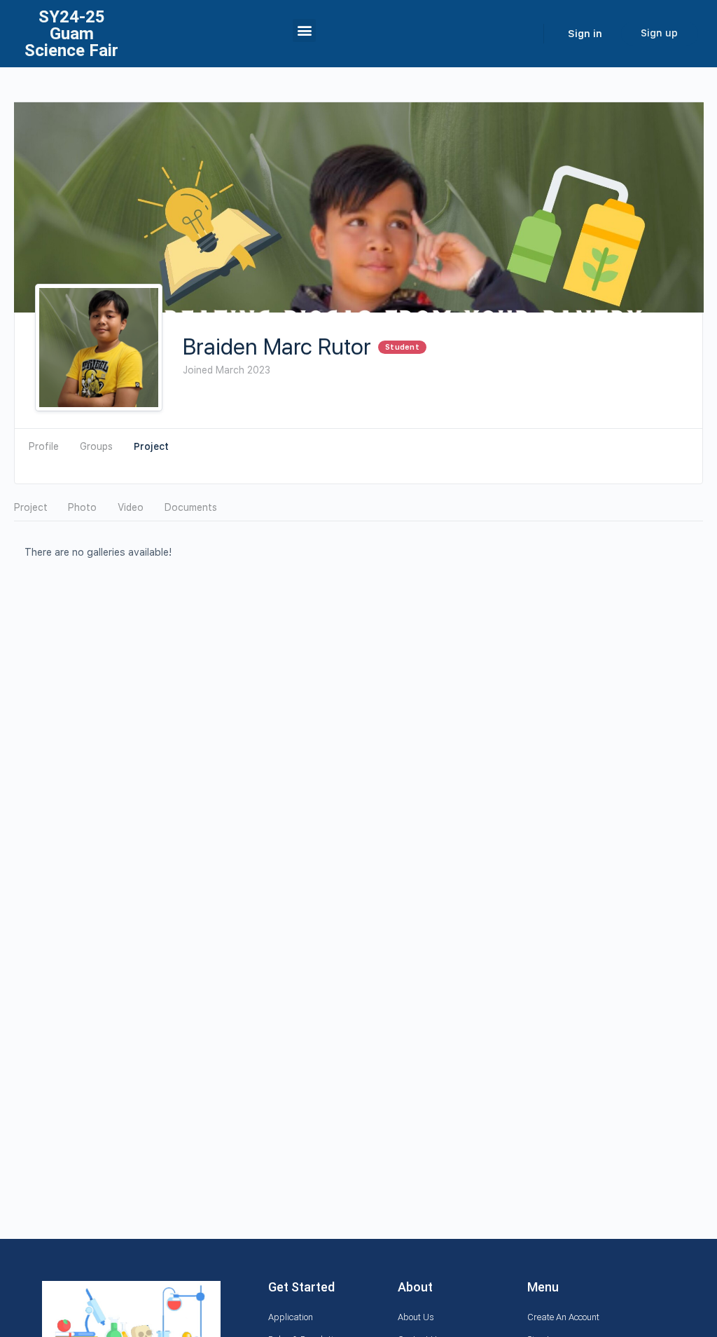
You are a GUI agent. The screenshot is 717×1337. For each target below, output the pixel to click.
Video (131, 507)
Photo (82, 507)
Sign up (659, 33)
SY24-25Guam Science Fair (71, 33)
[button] (304, 30)
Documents (191, 507)
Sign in (585, 33)
